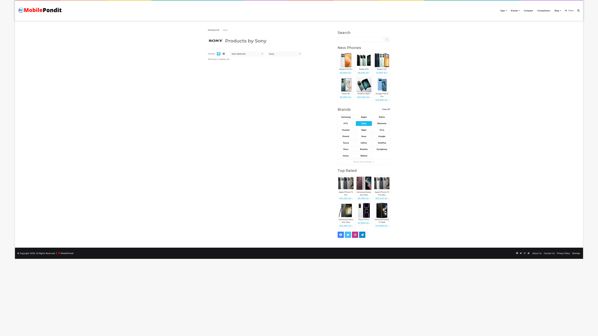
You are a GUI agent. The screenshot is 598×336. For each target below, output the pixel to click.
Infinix (364, 143)
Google (381, 136)
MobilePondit (67, 253)
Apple (364, 117)
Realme (364, 149)
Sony (363, 123)
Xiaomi (345, 136)
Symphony (382, 149)
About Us (537, 253)
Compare (528, 10)
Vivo (382, 130)
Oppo (363, 130)
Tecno (346, 143)
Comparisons (543, 10)
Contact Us (549, 253)
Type (502, 10)
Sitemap (576, 253)
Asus (363, 136)
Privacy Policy (563, 253)
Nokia (382, 117)
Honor (346, 155)
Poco (345, 149)
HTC (346, 123)
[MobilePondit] (40, 11)
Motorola (381, 123)
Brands (514, 10)
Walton (363, 155)
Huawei (346, 130)
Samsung (346, 117)
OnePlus (382, 143)
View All (386, 109)
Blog (557, 10)
